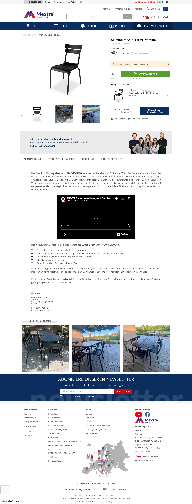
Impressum (28, 435)
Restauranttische (55, 461)
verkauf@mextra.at (55, 2)
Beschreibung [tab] (32, 158)
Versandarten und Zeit (140, 119)
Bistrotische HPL (55, 449)
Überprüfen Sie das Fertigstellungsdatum (131, 64)
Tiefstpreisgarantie (32, 421)
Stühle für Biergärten (57, 429)
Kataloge (120, 25)
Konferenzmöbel (55, 425)
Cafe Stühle (53, 437)
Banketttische (54, 418)
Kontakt (138, 8)
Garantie (89, 421)
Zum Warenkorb (146, 73)
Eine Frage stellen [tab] (112, 158)
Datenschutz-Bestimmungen (98, 425)
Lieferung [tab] (88, 158)
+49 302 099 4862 (46, 146)
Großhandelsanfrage (155, 25)
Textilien (91, 25)
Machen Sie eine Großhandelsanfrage (154, 111)
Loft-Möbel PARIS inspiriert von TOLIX (64, 441)
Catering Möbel (55, 421)
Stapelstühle (53, 433)
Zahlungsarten (119, 119)
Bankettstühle (54, 414)
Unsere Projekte (122, 8)
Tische (64, 25)
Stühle (36, 25)
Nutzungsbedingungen (96, 429)
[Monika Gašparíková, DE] (45, 348)
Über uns (106, 8)
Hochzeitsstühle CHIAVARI (59, 445)
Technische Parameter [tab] (61, 158)
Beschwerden (91, 433)
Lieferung (28, 431)
